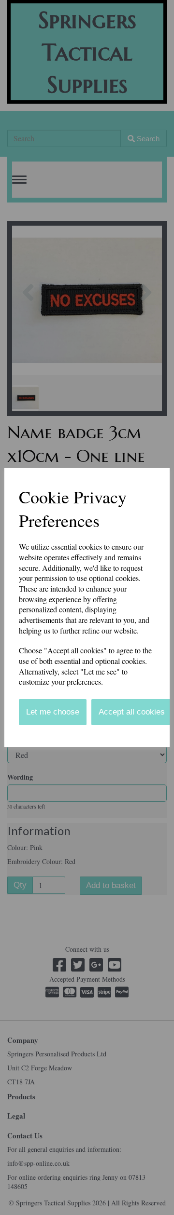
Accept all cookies (132, 711)
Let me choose (52, 711)
